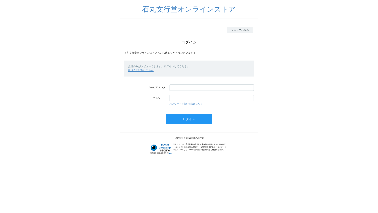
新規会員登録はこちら (141, 70)
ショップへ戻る (240, 30)
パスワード (159, 97)
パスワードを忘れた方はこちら (186, 103)
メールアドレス (157, 87)
